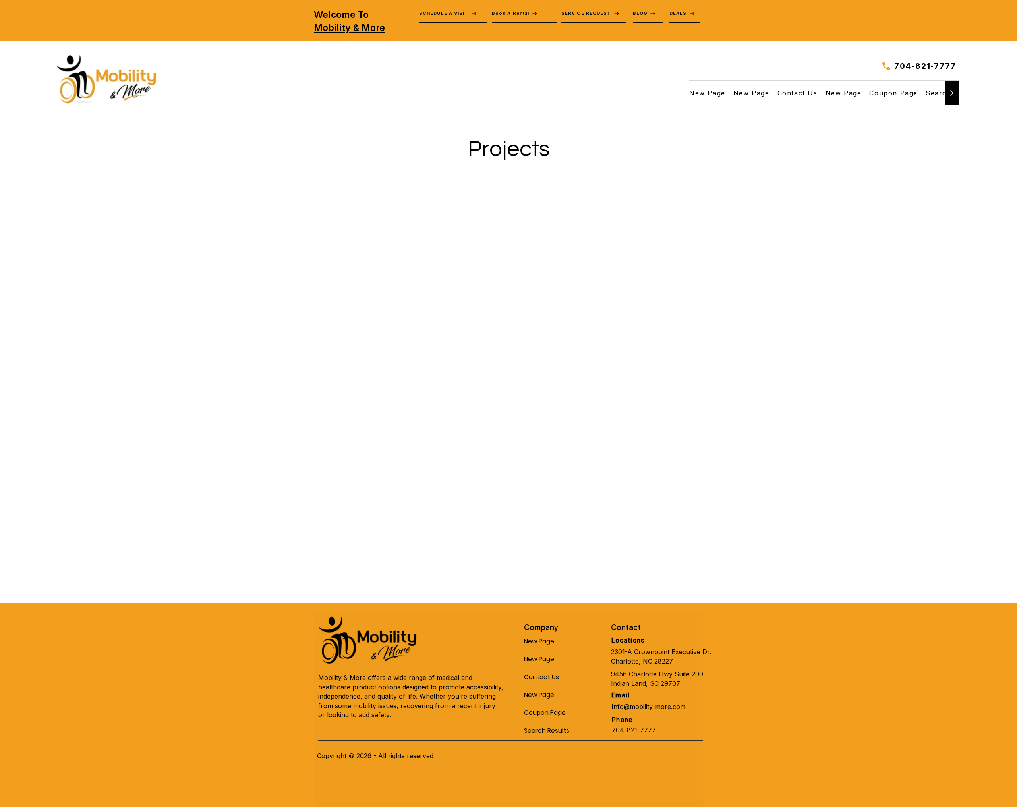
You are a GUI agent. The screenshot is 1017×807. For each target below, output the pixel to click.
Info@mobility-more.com (648, 706)
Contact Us (541, 677)
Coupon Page (543, 712)
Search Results (543, 730)
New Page (539, 641)
